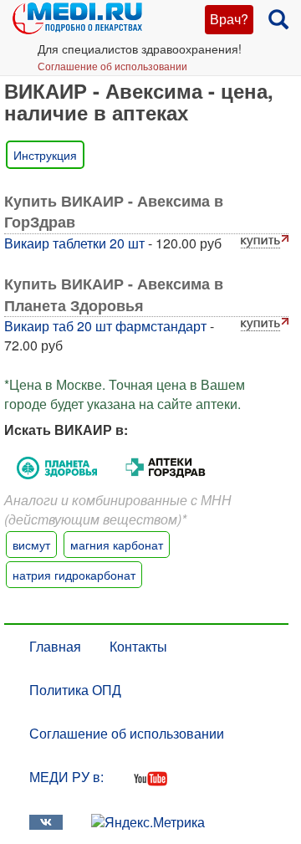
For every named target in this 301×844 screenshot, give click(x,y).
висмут (31, 544)
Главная (55, 646)
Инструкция (45, 154)
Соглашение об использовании (112, 66)
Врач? (229, 18)
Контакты (138, 646)
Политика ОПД (75, 689)
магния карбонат (116, 544)
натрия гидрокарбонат (74, 574)
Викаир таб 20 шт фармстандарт (105, 325)
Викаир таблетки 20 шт (74, 243)
